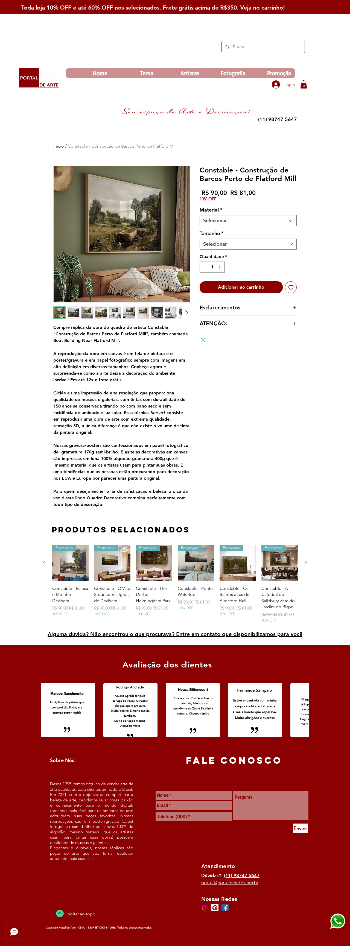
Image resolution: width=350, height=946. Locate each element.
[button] (303, 84)
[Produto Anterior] (44, 563)
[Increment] (220, 267)
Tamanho (211, 233)
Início (58, 146)
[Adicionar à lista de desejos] (291, 287)
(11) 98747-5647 (241, 875)
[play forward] (302, 710)
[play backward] (48, 710)
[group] (175, 583)
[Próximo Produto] (305, 563)
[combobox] (248, 220)
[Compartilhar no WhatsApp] (203, 340)
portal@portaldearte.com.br (229, 882)
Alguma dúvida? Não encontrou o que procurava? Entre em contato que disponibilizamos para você (175, 634)
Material (211, 210)
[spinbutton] (212, 267)
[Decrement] (204, 267)
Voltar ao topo (81, 913)
